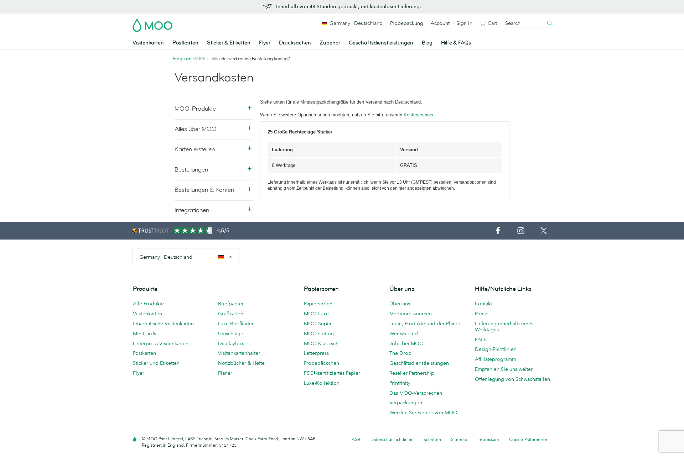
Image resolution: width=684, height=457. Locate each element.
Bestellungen (191, 170)
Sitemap (459, 439)
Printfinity (399, 383)
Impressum (488, 439)
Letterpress (316, 353)
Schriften (432, 439)
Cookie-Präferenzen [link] (528, 439)
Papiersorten (318, 303)
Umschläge (230, 333)
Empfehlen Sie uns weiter (504, 369)
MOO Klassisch (321, 343)
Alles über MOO (196, 129)
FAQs (481, 339)
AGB (356, 439)
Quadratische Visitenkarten (163, 323)
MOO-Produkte (195, 109)
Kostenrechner (419, 114)
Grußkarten (230, 313)
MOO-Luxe (316, 313)
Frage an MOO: (189, 59)
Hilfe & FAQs (456, 43)
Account (440, 23)
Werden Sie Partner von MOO (423, 412)
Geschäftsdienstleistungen (381, 43)
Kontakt (483, 303)
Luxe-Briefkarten (236, 323)
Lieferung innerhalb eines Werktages (504, 326)
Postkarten (185, 43)
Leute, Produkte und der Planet (424, 323)
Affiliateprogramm (495, 359)
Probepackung (406, 23)
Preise (481, 313)
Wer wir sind (403, 333)
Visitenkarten (148, 43)
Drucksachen (295, 43)
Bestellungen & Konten (204, 190)
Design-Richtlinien (496, 349)
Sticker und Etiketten (156, 363)
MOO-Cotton (319, 333)
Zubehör (330, 43)
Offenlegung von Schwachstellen (512, 379)
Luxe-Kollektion (322, 383)
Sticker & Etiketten (228, 43)
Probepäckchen (321, 363)
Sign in (464, 23)
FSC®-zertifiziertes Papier (332, 373)
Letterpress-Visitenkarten (160, 343)
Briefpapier (231, 303)
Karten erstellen (195, 149)
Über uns (399, 303)
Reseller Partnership (411, 373)
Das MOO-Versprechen (415, 393)
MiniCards (144, 333)
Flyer (264, 43)
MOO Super (318, 323)
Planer (225, 373)
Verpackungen (405, 402)
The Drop (400, 353)
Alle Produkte (148, 303)
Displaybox (231, 343)
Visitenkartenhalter (239, 353)
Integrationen (192, 210)
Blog (427, 43)
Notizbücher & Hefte (241, 363)
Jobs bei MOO (406, 343)
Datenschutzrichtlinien (392, 439)
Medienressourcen (410, 313)
